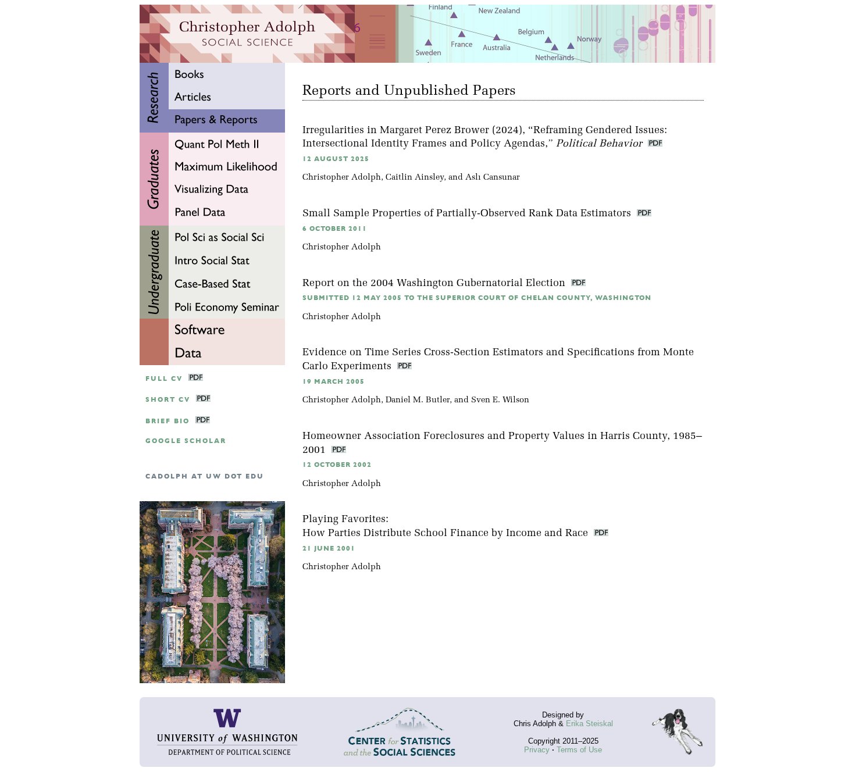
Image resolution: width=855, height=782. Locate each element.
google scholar (185, 441)
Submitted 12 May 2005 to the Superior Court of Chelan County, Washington (476, 298)
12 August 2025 (335, 159)
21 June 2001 (328, 548)
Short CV (167, 400)
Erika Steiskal (589, 723)
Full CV (164, 379)
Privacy (537, 749)
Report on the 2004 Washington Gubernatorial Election (435, 283)
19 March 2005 (333, 381)
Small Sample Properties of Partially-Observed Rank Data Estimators (468, 214)
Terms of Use (579, 749)
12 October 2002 (337, 465)
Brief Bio (167, 421)
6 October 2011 (334, 229)
